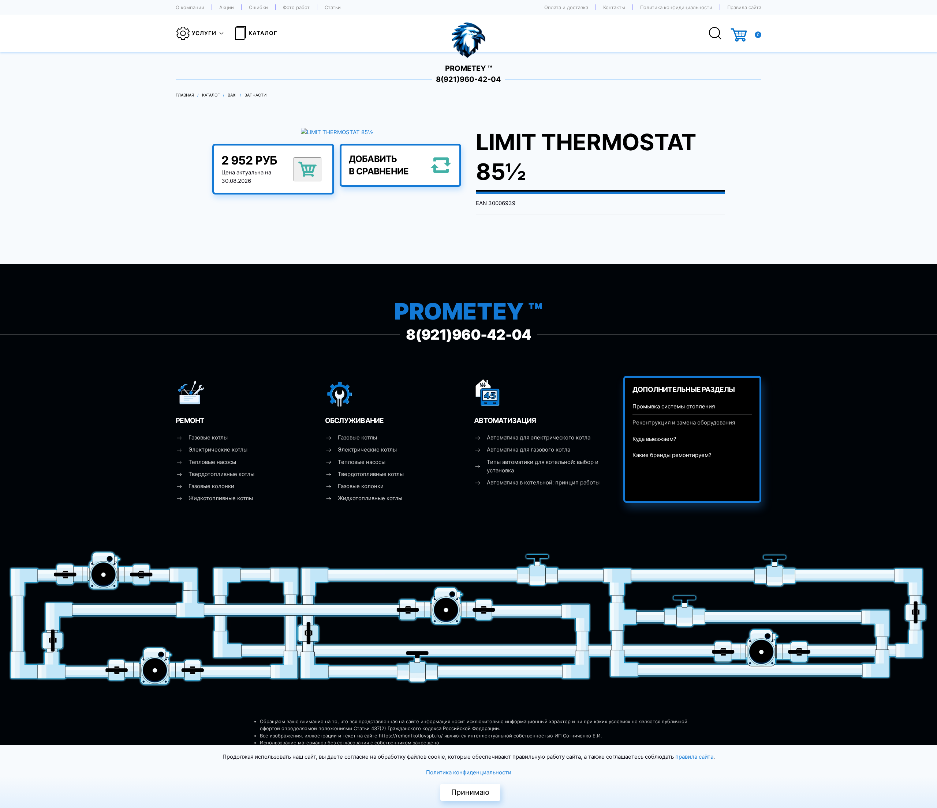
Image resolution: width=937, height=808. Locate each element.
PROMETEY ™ (468, 68)
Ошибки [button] (258, 7)
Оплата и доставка (566, 7)
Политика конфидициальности (676, 7)
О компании (190, 7)
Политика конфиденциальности (468, 772)
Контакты (614, 7)
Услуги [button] (204, 33)
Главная (185, 95)
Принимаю (470, 792)
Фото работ (296, 7)
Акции (226, 7)
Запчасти (255, 95)
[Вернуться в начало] (469, 33)
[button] (337, 131)
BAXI (232, 95)
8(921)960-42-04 (468, 79)
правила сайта (694, 756)
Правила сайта (744, 7)
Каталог (263, 33)
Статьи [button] (333, 7)
